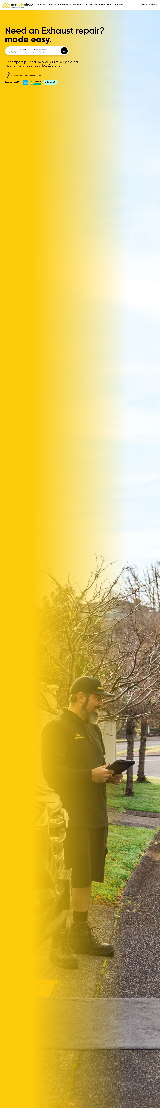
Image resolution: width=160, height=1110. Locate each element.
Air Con (89, 4)
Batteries (119, 4)
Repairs (52, 4)
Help (144, 4)
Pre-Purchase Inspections (70, 4)
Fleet (109, 4)
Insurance (100, 4)
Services (42, 4)
